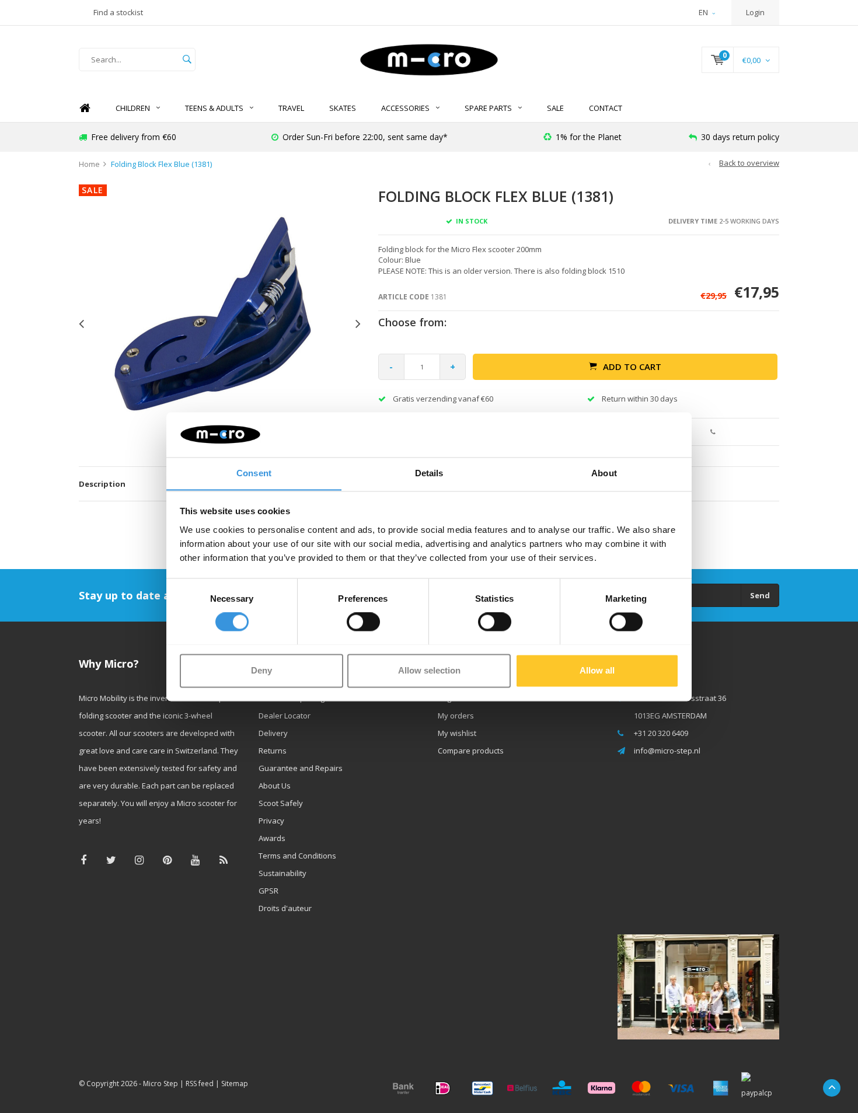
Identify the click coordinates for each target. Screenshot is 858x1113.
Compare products (471, 750)
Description (102, 484)
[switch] (363, 621)
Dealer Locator (285, 715)
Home (84, 108)
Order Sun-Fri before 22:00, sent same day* (365, 136)
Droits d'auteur (285, 908)
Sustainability (282, 873)
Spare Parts (488, 108)
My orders (456, 715)
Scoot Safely (281, 803)
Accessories (405, 108)
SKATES (342, 108)
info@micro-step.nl (667, 750)
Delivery (273, 733)
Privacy (271, 820)
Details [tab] (429, 473)
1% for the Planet (589, 136)
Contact (605, 108)
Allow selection (429, 670)
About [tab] (604, 473)
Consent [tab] (253, 473)
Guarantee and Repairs (301, 768)
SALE (555, 108)
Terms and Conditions (297, 855)
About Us (275, 785)
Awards (272, 838)
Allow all (597, 670)
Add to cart (632, 366)
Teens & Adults (214, 108)
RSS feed (200, 1083)
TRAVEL (291, 108)
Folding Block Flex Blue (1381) (161, 164)
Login (755, 12)
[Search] (187, 59)
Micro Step (160, 1083)
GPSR (268, 890)
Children (133, 108)
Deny (261, 670)
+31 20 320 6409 (661, 733)
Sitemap (234, 1083)
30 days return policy (740, 136)
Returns (273, 750)
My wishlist (457, 733)
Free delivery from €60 (133, 136)
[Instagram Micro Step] (139, 860)
